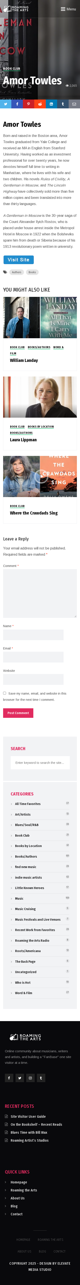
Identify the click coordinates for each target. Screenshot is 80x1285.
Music (19, 899)
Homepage (19, 1182)
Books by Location (41, 426)
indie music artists (28, 878)
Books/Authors (39, 347)
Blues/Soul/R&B (26, 825)
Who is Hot (22, 983)
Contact (16, 1214)
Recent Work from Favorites (35, 930)
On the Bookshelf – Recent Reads (36, 1124)
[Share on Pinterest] (28, 104)
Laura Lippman (23, 439)
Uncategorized (25, 972)
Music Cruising (25, 909)
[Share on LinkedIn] (51, 104)
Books (32, 272)
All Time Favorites (27, 804)
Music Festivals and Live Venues (37, 920)
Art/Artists (22, 814)
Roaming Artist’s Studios (30, 1140)
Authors (16, 272)
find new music (25, 867)
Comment (11, 566)
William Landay (24, 360)
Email (8, 648)
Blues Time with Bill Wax (29, 1132)
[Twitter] (5, 104)
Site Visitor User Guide (28, 1116)
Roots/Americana (28, 951)
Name (8, 626)
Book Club (11, 69)
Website (9, 670)
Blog (14, 1206)
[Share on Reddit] (40, 104)
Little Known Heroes (29, 888)
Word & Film (23, 993)
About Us (18, 1198)
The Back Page (25, 962)
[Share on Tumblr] (62, 104)
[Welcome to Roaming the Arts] (15, 8)
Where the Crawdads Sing (34, 513)
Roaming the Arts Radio (32, 941)
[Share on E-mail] (74, 104)
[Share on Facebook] (17, 104)
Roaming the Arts (24, 1190)
